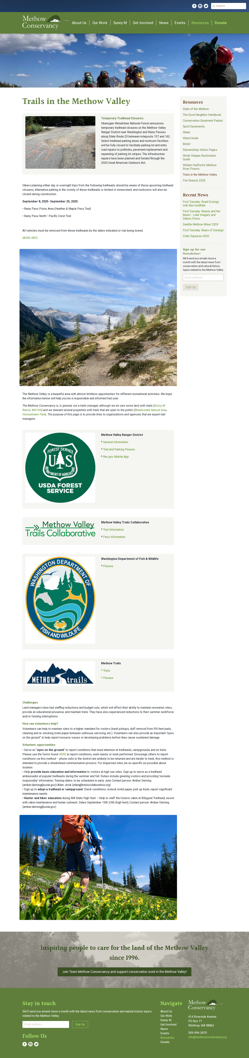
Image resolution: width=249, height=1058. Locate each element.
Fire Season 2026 (194, 180)
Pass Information (114, 537)
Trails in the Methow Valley (200, 174)
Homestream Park (33, 414)
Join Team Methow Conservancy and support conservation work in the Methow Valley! (124, 972)
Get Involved (143, 23)
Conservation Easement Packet (203, 120)
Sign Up (191, 287)
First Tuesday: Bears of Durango (203, 230)
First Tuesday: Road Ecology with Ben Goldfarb (201, 203)
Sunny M (120, 23)
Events (179, 23)
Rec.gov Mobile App (116, 456)
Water (186, 132)
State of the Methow (196, 109)
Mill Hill (36, 410)
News (163, 23)
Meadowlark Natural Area (150, 410)
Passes (108, 566)
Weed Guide (190, 138)
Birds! (186, 144)
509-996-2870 (197, 1032)
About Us (79, 23)
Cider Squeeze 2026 (196, 236)
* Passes (107, 678)
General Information (115, 442)
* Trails (105, 670)
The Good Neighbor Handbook (202, 115)
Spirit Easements (194, 126)
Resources (200, 23)
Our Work (99, 23)
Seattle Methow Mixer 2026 (200, 224)
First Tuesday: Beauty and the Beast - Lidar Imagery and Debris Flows (201, 215)
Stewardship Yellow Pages (200, 150)
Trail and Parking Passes (119, 449)
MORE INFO (30, 238)
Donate (221, 23)
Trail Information (113, 529)
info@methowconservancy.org (207, 1037)
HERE (63, 754)
